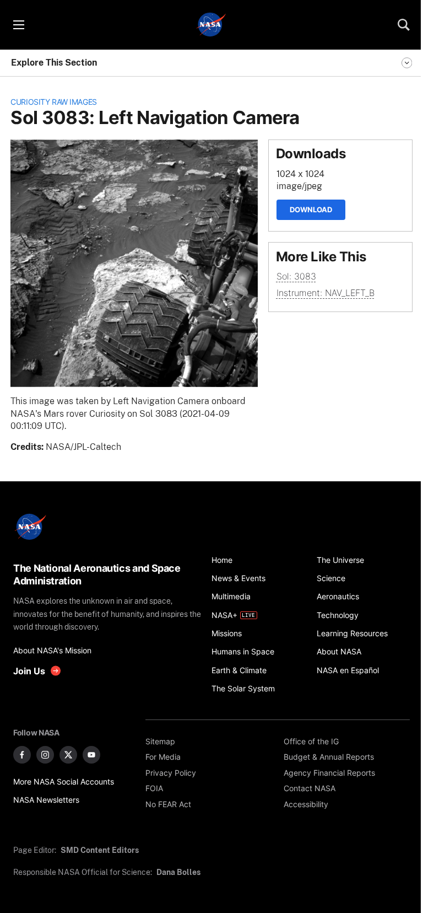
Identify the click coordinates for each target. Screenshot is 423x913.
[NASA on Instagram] (45, 755)
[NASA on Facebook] (22, 755)
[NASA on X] (68, 755)
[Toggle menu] (18, 25)
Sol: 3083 (296, 276)
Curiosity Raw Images (53, 101)
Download (311, 209)
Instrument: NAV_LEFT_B (325, 293)
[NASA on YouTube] (91, 755)
